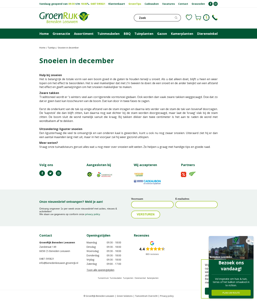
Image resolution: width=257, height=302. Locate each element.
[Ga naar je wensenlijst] (189, 17)
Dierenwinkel (140, 278)
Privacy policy (167, 295)
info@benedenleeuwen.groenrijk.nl (58, 263)
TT (50, 173)
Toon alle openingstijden (100, 270)
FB (42, 173)
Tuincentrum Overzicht (146, 295)
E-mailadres (182, 198)
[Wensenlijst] (189, 17)
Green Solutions (125, 295)
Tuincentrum (103, 278)
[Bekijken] (198, 17)
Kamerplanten (153, 278)
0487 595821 (98, 3)
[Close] (248, 241)
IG (58, 173)
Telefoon (215, 17)
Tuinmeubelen (116, 278)
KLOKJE (206, 17)
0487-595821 (46, 258)
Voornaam (137, 198)
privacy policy (92, 214)
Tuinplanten (128, 278)
